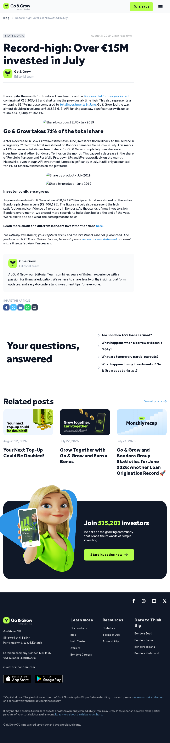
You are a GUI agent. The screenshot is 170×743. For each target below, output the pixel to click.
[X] (13, 307)
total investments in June (78, 104)
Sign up (144, 6)
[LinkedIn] (20, 307)
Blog (6, 18)
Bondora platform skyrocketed (106, 96)
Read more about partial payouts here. (79, 714)
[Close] (160, 6)
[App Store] (17, 679)
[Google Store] (49, 679)
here (99, 226)
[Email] (35, 307)
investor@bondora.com (19, 667)
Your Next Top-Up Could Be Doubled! (23, 453)
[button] (130, 335)
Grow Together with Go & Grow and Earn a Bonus (83, 455)
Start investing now (106, 555)
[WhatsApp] (27, 307)
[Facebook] (6, 307)
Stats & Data (14, 35)
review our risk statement (148, 697)
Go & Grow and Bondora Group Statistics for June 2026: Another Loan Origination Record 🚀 (141, 461)
